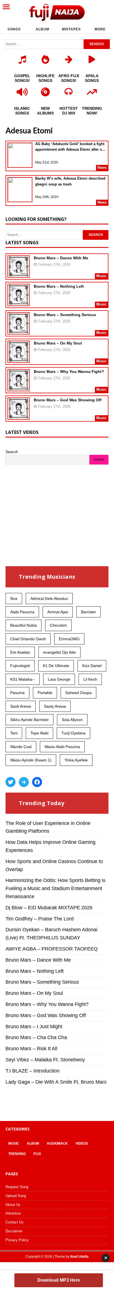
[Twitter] (10, 782)
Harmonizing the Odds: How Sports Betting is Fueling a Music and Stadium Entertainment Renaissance (55, 888)
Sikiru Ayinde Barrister (29, 719)
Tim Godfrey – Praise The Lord (40, 919)
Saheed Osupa (78, 692)
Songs (14, 29)
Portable (45, 692)
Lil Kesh (90, 679)
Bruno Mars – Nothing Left (59, 286)
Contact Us (15, 1222)
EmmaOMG (69, 639)
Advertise (13, 1213)
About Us (13, 1205)
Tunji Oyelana (73, 733)
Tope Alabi (39, 733)
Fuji (37, 1154)
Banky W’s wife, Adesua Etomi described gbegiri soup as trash (70, 181)
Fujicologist (20, 665)
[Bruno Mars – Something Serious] (18, 331)
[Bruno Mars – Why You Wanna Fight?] (18, 387)
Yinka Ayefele (76, 760)
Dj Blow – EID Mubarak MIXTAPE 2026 (49, 907)
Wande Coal (21, 746)
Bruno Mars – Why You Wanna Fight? (69, 371)
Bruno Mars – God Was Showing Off (68, 400)
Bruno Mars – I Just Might (34, 1026)
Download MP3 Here (58, 1280)
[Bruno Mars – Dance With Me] (18, 274)
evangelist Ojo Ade (59, 652)
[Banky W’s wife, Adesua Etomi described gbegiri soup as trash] (19, 190)
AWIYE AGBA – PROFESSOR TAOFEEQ (52, 949)
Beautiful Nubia (23, 625)
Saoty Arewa (55, 706)
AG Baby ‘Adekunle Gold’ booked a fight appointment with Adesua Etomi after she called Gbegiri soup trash (70, 147)
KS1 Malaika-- (22, 679)
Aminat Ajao (57, 612)
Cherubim (58, 625)
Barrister (88, 612)
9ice (13, 598)
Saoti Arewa (20, 706)
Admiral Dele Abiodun (49, 598)
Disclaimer (14, 1231)
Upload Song (16, 1196)
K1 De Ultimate (56, 665)
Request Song (17, 1187)
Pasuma (17, 692)
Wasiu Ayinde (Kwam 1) (30, 760)
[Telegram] (24, 782)
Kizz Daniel (92, 665)
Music (13, 1143)
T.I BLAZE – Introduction (32, 1071)
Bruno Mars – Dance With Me (61, 258)
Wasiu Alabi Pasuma (62, 746)
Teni (13, 733)
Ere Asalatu (20, 652)
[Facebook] (37, 782)
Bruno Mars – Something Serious (65, 314)
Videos (82, 1143)
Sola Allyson (72, 719)
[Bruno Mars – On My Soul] (18, 359)
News (102, 167)
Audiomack (57, 1143)
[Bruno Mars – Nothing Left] (18, 302)
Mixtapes (71, 29)
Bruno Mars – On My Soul (58, 343)
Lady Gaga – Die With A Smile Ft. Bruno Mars (56, 1082)
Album (42, 29)
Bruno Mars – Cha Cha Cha (36, 1037)
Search (12, 451)
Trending (17, 1154)
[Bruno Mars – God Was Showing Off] (18, 416)
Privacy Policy (17, 1240)
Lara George (59, 679)
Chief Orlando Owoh (28, 639)
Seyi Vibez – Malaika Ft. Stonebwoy (45, 1059)
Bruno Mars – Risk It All (31, 1048)
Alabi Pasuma (22, 612)
